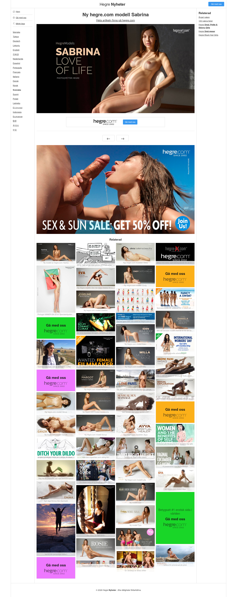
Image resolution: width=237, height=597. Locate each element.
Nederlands (18, 58)
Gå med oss (216, 4)
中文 (15, 129)
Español (16, 63)
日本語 (16, 54)
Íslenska (16, 32)
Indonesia (17, 112)
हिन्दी (14, 121)
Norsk (15, 85)
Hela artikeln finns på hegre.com (115, 20)
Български (17, 116)
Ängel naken (204, 17)
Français (16, 72)
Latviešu (16, 103)
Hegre (112, 4)
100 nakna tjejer (206, 20)
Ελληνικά (17, 107)
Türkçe (16, 36)
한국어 (16, 125)
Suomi (16, 94)
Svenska (17, 89)
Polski (15, 98)
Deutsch (16, 41)
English (16, 49)
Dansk (16, 81)
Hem (18, 11)
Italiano (16, 76)
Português (17, 67)
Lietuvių (16, 45)
